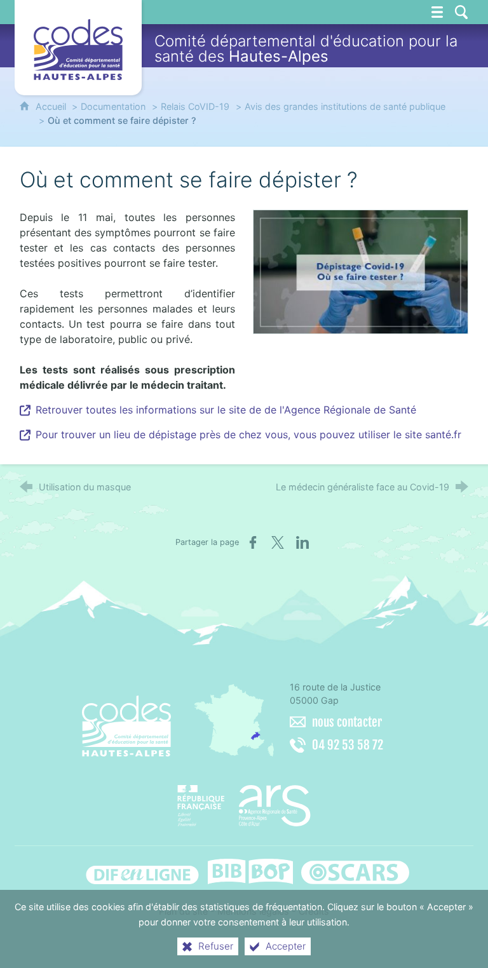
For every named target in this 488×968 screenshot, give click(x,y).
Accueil (52, 106)
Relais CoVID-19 (195, 106)
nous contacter (347, 722)
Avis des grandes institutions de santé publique (345, 106)
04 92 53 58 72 (347, 745)
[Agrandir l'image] (360, 270)
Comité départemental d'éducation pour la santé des (306, 48)
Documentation (113, 106)
